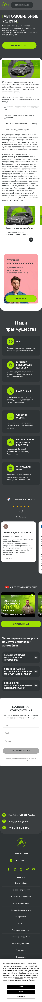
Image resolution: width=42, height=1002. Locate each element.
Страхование (21, 950)
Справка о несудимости (21, 896)
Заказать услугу (19, 45)
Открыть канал (21, 624)
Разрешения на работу (21, 937)
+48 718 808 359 (19, 827)
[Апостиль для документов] (18, 604)
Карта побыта (21, 883)
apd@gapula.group (18, 821)
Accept (21, 986)
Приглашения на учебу (21, 930)
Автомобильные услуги (21, 910)
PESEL (21, 923)
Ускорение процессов (21, 890)
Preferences (21, 997)
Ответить (21, 298)
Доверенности (21, 916)
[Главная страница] (5, 5)
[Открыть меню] (37, 5)
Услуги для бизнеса (21, 903)
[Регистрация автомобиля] (19, 224)
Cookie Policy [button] (19, 978)
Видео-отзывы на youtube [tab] (23, 587)
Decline (21, 991)
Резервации (21, 957)
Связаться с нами (22, 5)
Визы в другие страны (21, 943)
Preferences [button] (30, 980)
